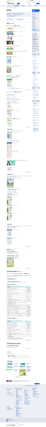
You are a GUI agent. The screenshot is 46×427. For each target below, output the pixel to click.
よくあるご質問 (33, 2)
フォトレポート (9, 392)
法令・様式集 (34, 56)
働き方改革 (34, 14)
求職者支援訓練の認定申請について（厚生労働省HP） (13, 253)
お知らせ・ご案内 (34, 101)
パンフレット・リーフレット (36, 58)
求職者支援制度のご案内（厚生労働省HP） (15, 140)
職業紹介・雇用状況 (35, 393)
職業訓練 (17, 394)
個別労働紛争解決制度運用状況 (36, 394)
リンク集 (8, 423)
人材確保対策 (34, 28)
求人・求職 (34, 392)
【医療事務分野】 (9, 169)
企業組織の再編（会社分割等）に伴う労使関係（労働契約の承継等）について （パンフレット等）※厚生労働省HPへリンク (36, 129)
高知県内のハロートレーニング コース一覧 (11, 19)
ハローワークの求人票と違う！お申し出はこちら (36, 95)
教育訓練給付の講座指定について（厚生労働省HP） (12, 257)
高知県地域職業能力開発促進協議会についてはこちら (13, 347)
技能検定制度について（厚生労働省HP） (11, 227)
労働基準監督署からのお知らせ (10, 393)
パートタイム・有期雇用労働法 (19, 399)
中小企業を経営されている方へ (36, 106)
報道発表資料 (8, 389)
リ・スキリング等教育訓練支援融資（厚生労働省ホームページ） (14, 88)
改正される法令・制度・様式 (36, 12)
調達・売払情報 (34, 60)
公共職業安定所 (17, 411)
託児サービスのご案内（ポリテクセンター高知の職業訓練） (14, 99)
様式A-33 (29, 322)
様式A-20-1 (28, 291)
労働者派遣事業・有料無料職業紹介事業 (36, 39)
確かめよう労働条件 (35, 91)
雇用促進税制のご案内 (35, 113)
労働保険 (34, 21)
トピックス (8, 390)
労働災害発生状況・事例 (35, 391)
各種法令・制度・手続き (36, 10)
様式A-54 (29, 311)
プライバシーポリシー (12, 423)
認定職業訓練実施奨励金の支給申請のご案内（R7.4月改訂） (13, 281)
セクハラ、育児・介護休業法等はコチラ (36, 110)
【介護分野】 (9, 168)
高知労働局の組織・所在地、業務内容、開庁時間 (19, 408)
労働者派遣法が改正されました (36, 120)
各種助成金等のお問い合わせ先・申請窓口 (10, 409)
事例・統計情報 (35, 388)
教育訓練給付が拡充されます (36, 118)
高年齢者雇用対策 (26, 394)
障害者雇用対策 (35, 35)
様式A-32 (29, 289)
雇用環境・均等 (35, 41)
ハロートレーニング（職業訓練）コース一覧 (36, 32)
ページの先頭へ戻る (29, 89)
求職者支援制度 (15, 13)
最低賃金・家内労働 (26, 390)
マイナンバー (34, 70)
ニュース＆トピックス (10, 388)
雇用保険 (25, 392)
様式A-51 (29, 306)
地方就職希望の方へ (35, 122)
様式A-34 (29, 327)
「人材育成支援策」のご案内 (36, 126)
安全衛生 (17, 391)
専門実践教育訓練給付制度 (22, 13)
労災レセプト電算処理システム (36, 115)
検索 (38, 3)
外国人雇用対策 (35, 37)
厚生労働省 (38, 0)
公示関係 (34, 51)
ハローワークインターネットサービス (36, 80)
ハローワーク (34, 76)
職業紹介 (34, 26)
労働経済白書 (34, 389)
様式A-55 (29, 313)
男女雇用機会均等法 (26, 396)
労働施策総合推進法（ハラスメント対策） (19, 401)
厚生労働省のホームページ (11, 276)
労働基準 (34, 16)
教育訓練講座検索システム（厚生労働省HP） (12, 192)
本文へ (26, 2)
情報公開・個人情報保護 (35, 46)
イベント (8, 391)
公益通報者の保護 (35, 48)
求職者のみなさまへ (10, 13)
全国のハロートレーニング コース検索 (21, 19)
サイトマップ (38, 2)
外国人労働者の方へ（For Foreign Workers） (36, 103)
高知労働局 (17, 409)
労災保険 (34, 23)
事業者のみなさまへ (10, 14)
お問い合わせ (29, 2)
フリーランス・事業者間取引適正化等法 (27, 401)
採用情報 (34, 65)
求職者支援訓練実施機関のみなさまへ (18, 14)
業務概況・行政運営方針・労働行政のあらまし (19, 413)
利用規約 (17, 423)
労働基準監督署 (17, 410)
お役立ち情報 (34, 54)
